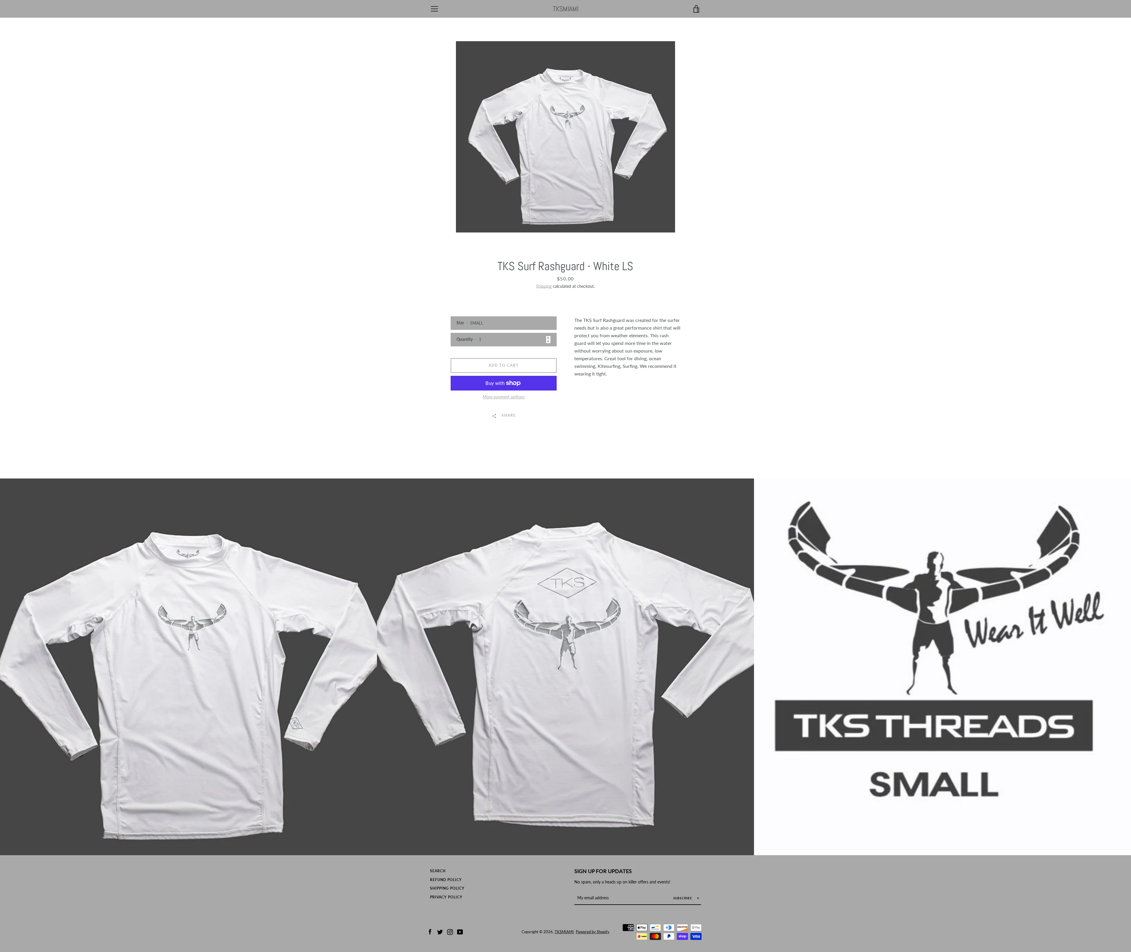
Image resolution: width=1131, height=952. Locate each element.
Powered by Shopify (592, 931)
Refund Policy (446, 880)
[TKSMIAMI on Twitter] (440, 931)
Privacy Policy (446, 897)
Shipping (544, 286)
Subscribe (683, 898)
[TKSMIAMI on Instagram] (450, 931)
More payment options (504, 396)
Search (438, 871)
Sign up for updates (603, 871)
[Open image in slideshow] (565, 136)
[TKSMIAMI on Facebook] (430, 931)
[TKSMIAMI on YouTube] (460, 931)
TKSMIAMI (565, 9)
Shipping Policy (447, 888)
